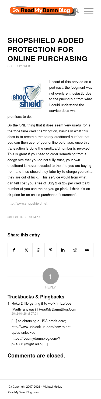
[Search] (73, 11)
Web (26, 66)
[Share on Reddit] (75, 250)
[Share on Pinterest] (51, 250)
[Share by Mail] (87, 250)
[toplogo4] (42, 11)
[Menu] (86, 11)
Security (15, 66)
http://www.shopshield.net (27, 203)
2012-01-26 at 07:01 (25, 313)
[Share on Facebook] (14, 250)
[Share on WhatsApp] (38, 250)
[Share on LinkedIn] (63, 250)
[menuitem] (73, 11)
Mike (36, 217)
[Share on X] (26, 250)
